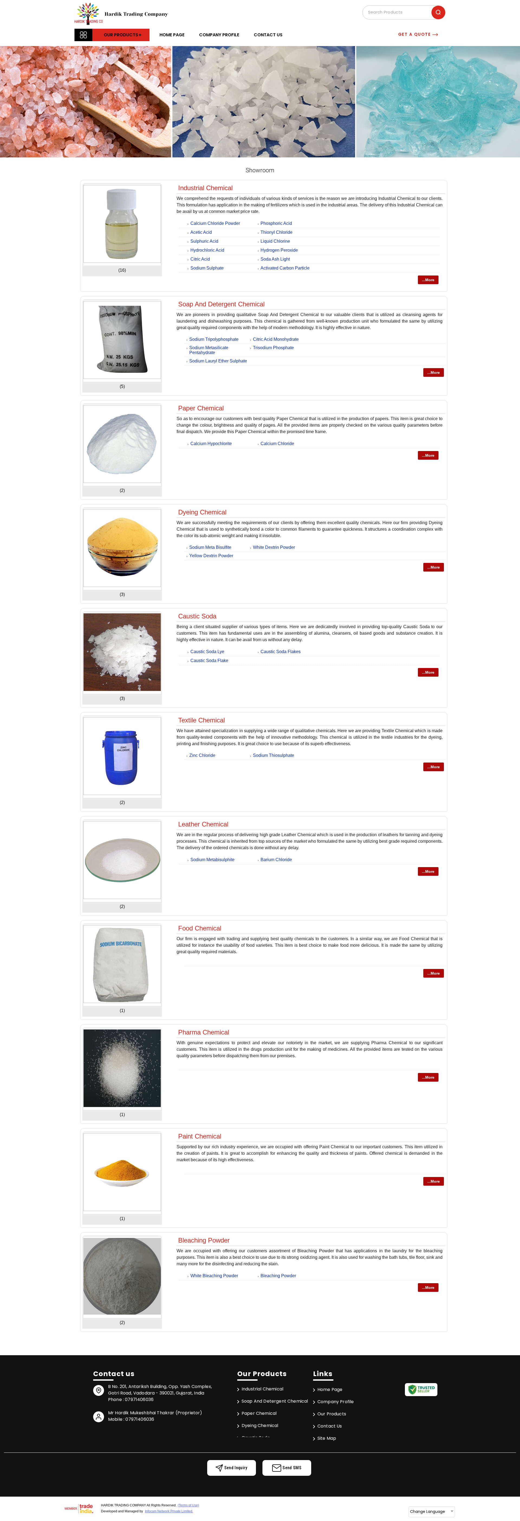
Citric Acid (200, 259)
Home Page (172, 35)
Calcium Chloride (277, 443)
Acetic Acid (201, 232)
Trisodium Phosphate (273, 347)
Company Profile (219, 35)
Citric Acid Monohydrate (276, 339)
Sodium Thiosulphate (273, 755)
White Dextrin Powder (274, 547)
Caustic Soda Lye (207, 651)
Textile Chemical (201, 720)
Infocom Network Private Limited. (169, 1511)
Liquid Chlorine (275, 241)
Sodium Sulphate (207, 268)
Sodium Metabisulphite (212, 859)
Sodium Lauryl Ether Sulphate (218, 361)
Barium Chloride (276, 859)
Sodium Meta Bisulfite (210, 547)
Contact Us (268, 35)
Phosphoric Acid (276, 223)
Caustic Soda (197, 616)
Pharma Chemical (203, 1032)
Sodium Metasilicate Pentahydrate (208, 350)
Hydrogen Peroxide (279, 250)
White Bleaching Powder (214, 1275)
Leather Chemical (203, 824)
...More (428, 280)
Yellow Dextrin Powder (211, 555)
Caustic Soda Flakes (281, 651)
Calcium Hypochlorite (211, 443)
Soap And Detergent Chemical (221, 304)
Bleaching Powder (204, 1240)
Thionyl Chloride (276, 232)
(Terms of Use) (188, 1505)
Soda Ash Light (275, 259)
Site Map (326, 1438)
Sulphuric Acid (204, 241)
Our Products (121, 35)
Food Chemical (199, 928)
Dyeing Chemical (202, 512)
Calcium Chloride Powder (215, 223)
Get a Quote (415, 34)
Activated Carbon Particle (285, 268)
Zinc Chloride (202, 755)
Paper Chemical (201, 408)
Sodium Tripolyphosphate (214, 339)
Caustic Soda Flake (209, 660)
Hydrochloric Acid (207, 250)
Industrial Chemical (205, 188)
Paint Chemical (199, 1136)
